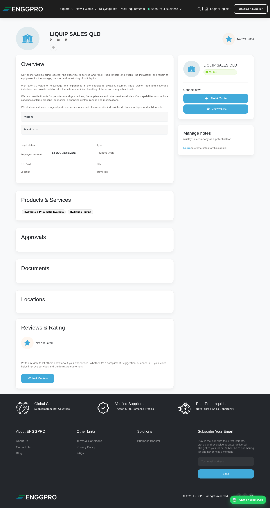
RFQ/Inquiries (108, 8)
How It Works (84, 8)
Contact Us (23, 447)
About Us (22, 441)
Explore (65, 8)
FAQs (80, 453)
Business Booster (148, 441)
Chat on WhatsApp (251, 499)
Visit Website (219, 108)
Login (213, 8)
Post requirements (132, 8)
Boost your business (164, 8)
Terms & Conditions (89, 441)
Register (224, 8)
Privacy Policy (86, 447)
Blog (19, 453)
